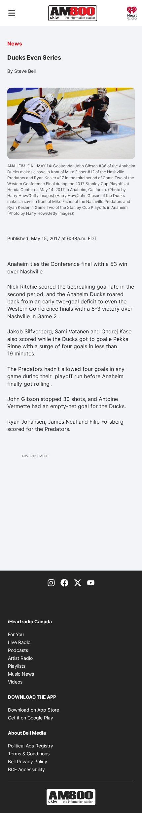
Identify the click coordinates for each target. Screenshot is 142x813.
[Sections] (11, 13)
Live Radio (19, 642)
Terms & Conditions (29, 753)
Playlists (16, 666)
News (14, 43)
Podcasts (18, 650)
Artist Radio (20, 658)
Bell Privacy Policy (27, 761)
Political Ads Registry (30, 745)
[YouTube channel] (91, 582)
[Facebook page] (64, 582)
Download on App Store (33, 710)
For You (16, 634)
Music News (21, 674)
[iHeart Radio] (132, 12)
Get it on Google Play (30, 717)
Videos (15, 682)
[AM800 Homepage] (72, 13)
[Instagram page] (51, 582)
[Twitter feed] (78, 582)
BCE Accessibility (26, 769)
